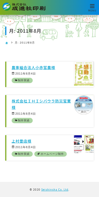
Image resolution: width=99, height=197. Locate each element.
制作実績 (24, 80)
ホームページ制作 (52, 153)
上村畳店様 (21, 141)
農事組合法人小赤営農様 (33, 67)
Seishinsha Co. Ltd (54, 189)
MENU (92, 10)
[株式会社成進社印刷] (24, 9)
